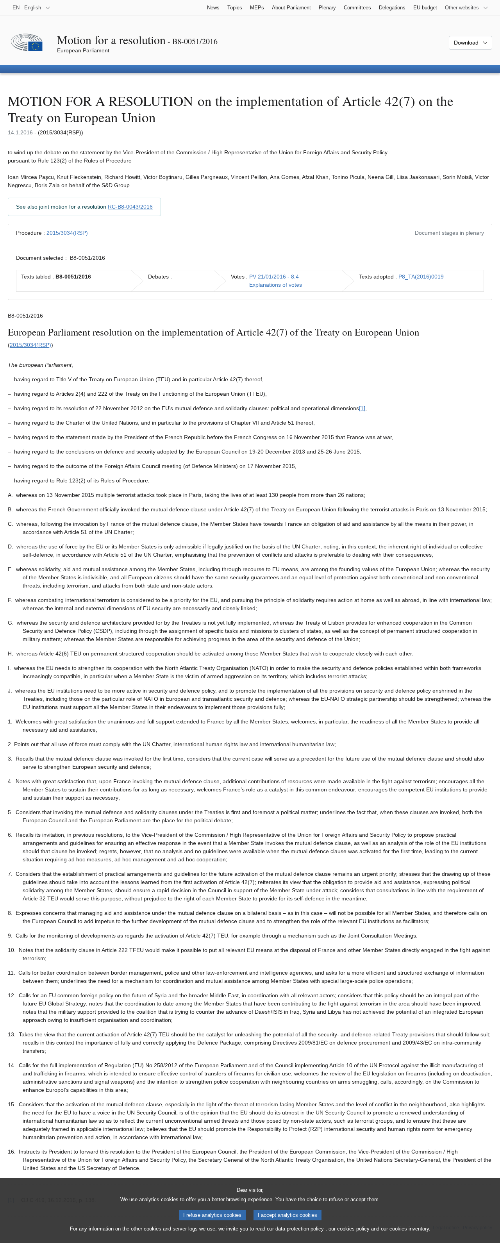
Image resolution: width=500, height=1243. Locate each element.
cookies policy (353, 1229)
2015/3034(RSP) (67, 233)
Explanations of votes (275, 285)
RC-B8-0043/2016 (130, 207)
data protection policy (299, 1229)
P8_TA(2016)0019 (421, 276)
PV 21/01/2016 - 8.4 (274, 276)
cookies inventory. (409, 1229)
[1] (362, 408)
